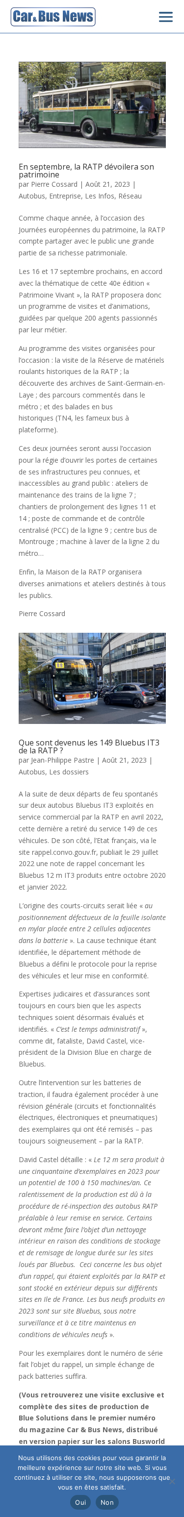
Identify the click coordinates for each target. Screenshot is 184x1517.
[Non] (172, 1481)
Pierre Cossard (54, 184)
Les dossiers (69, 771)
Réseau (130, 195)
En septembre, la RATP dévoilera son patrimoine (86, 170)
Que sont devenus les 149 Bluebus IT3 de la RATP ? (89, 746)
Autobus (32, 195)
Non (107, 1502)
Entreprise (65, 195)
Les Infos (99, 195)
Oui (80, 1502)
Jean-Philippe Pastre (62, 760)
